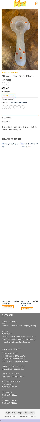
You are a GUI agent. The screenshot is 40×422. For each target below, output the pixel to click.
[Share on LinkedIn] (23, 107)
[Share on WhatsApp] (3, 107)
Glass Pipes (13, 102)
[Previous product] (7, 83)
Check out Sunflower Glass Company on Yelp (19, 326)
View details (8, 306)
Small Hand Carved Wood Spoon (26, 303)
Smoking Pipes (13, 72)
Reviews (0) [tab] (6, 122)
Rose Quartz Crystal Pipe (6, 302)
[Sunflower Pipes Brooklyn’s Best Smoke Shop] (20, 3)
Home (4, 72)
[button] (3, 3)
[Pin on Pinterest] (19, 107)
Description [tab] (6, 117)
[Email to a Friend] (15, 107)
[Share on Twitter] (11, 107)
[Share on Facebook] (7, 107)
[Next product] (3, 83)
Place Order (8, 96)
